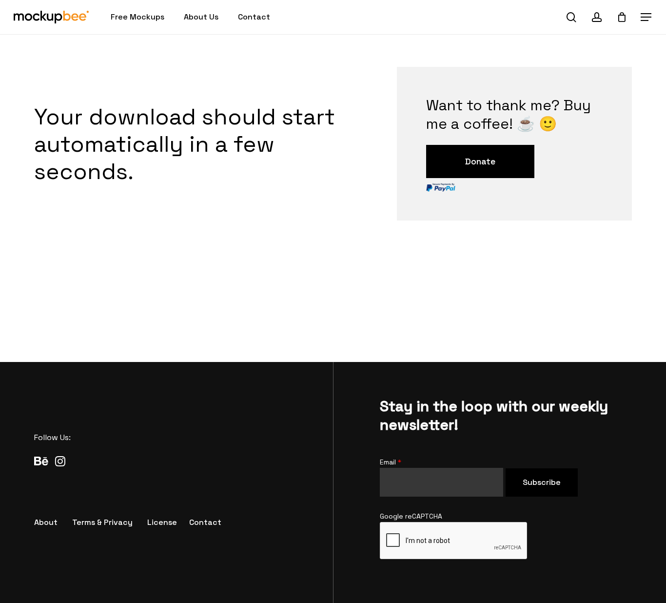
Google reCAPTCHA (411, 516)
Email (390, 462)
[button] (646, 17)
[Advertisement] (333, 300)
